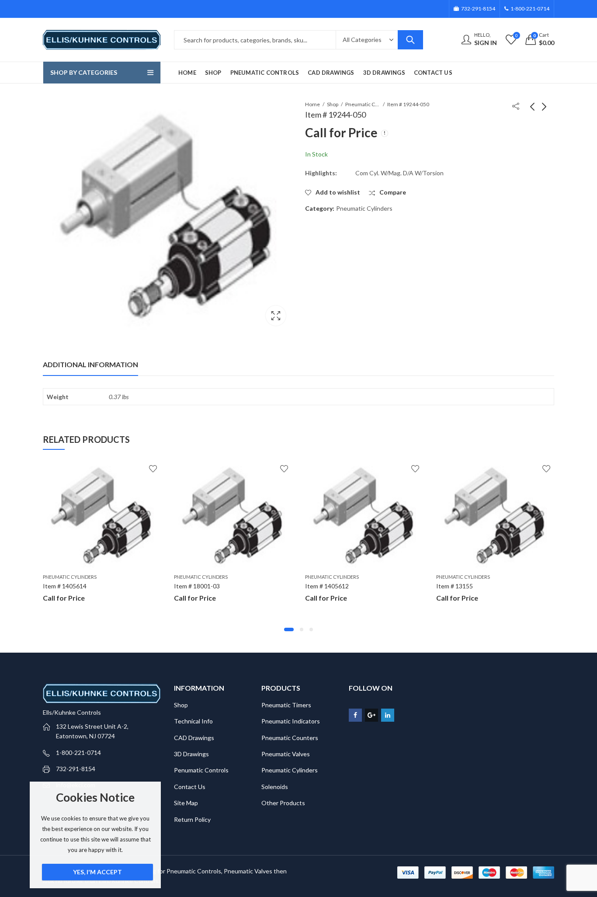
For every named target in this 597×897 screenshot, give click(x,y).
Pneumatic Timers (286, 705)
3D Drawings (191, 754)
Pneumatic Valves (285, 754)
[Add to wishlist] (153, 468)
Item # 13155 (454, 586)
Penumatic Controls (201, 770)
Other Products (283, 803)
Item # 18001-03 (197, 586)
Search (410, 39)
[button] (289, 629)
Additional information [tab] (90, 364)
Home (312, 104)
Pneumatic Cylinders (362, 104)
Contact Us (189, 786)
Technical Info (193, 721)
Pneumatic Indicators (290, 721)
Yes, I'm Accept (97, 872)
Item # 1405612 (327, 586)
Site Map (186, 803)
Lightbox (276, 316)
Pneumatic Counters (289, 737)
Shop (332, 104)
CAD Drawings (194, 737)
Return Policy (192, 819)
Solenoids (274, 786)
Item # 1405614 (65, 586)
